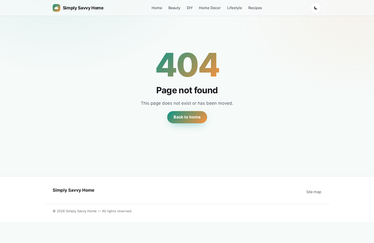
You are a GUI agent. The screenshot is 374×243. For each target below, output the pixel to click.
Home (157, 8)
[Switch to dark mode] (315, 7)
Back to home (187, 116)
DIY (190, 8)
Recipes (255, 8)
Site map (313, 192)
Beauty (174, 8)
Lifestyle (234, 8)
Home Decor (210, 8)
